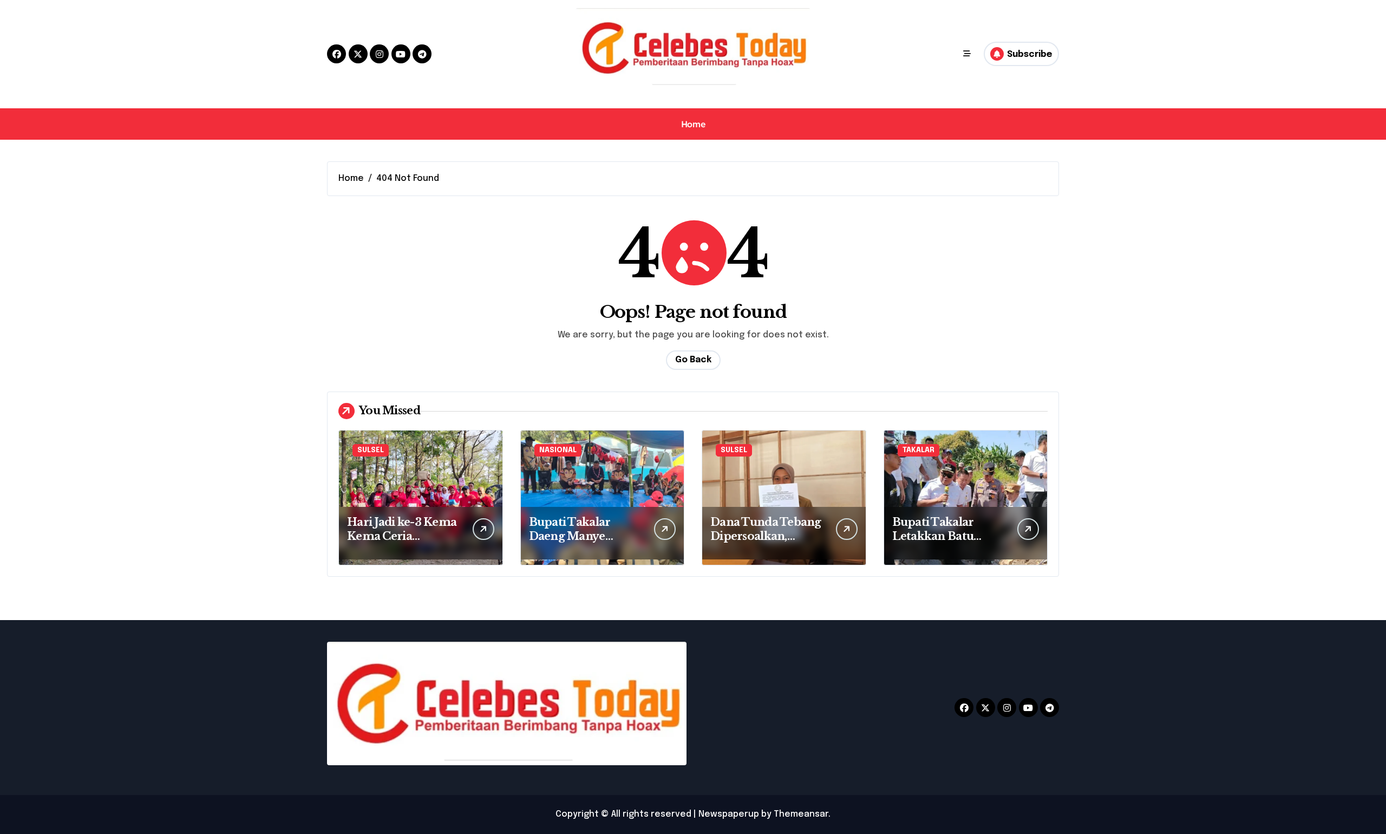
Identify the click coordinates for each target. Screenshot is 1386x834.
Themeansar (801, 814)
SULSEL (370, 450)
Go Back (693, 359)
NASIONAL (558, 450)
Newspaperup (728, 814)
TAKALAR (918, 450)
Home (693, 124)
